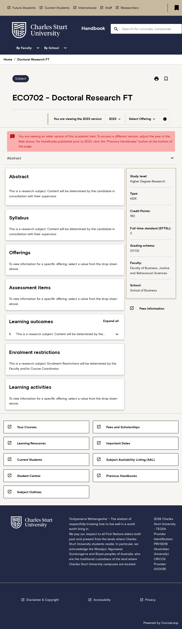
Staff (108, 8)
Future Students (24, 8)
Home (8, 59)
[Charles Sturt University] (39, 31)
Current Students (57, 8)
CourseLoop (169, 623)
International (87, 8)
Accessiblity (102, 600)
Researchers (130, 8)
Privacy (150, 600)
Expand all (111, 321)
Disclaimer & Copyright (42, 600)
